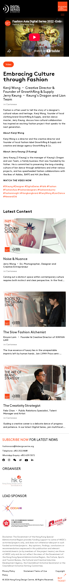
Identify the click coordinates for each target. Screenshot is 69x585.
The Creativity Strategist (21, 405)
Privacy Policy (8, 571)
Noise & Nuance (15, 258)
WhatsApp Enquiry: (18, 455)
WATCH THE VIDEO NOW (17, 180)
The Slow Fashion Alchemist (24, 332)
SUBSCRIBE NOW (15, 439)
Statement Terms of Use (35, 571)
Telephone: (14, 450)
